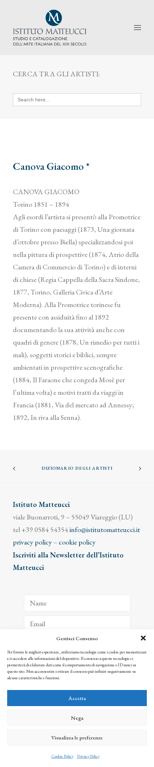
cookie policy (77, 542)
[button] (143, 638)
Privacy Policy (88, 756)
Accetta (77, 698)
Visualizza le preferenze (77, 737)
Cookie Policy (62, 756)
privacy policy (32, 542)
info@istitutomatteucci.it (104, 529)
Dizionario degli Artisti (77, 468)
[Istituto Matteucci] (49, 27)
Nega (77, 717)
